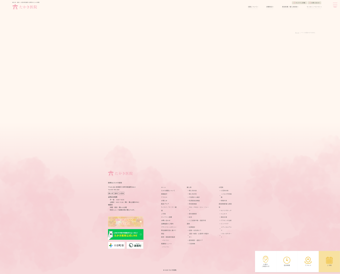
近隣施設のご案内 (167, 224)
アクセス (164, 197)
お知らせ (164, 200)
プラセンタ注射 (226, 220)
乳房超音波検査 (194, 200)
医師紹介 (164, 194)
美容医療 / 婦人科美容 (289, 7)
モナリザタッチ (226, 210)
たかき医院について (168, 190)
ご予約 (163, 214)
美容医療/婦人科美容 (225, 205)
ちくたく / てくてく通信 (168, 208)
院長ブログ (165, 204)
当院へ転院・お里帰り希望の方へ (199, 235)
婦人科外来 (193, 190)
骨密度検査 (193, 204)
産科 (188, 224)
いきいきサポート (226, 235)
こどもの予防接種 (226, 195)
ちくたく (166, 240)
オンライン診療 (300, 3)
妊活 (190, 217)
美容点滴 (224, 217)
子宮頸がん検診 (194, 197)
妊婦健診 (192, 227)
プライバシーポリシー (168, 227)
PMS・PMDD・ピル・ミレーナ (199, 208)
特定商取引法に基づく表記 (168, 232)
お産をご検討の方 (265, 265)
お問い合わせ (315, 3)
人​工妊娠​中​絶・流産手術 (197, 220)
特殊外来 (224, 200)
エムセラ (224, 214)
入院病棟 (192, 243)
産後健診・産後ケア (196, 240)
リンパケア (225, 224)
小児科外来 (225, 190)
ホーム (297, 32)
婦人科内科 (193, 194)
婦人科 (189, 187)
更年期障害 (193, 214)
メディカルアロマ (226, 228)
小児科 (221, 187)
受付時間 (287, 265)
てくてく (166, 247)
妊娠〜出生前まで (195, 230)
